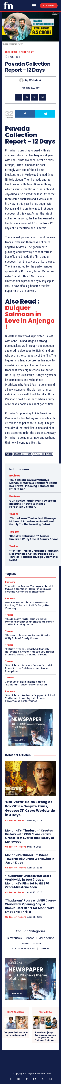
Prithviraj (47, 454)
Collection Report (19, 52)
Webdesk (35, 80)
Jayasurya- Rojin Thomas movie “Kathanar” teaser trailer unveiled (26, 683)
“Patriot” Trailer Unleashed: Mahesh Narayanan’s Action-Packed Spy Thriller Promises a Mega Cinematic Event (33, 555)
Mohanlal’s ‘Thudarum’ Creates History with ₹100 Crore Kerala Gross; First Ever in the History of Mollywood (29, 836)
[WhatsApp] (42, 97)
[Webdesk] (22, 80)
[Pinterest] (34, 97)
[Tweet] (45, 114)
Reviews (14, 475)
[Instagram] (18, 1079)
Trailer (13, 514)
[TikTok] (26, 1079)
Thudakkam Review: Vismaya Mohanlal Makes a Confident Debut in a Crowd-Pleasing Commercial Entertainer (33, 484)
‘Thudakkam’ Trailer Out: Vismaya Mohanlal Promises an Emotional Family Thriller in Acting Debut (32, 521)
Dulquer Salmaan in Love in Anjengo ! (30, 317)
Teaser (14, 531)
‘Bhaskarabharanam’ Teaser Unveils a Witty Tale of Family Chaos (33, 537)
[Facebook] (18, 97)
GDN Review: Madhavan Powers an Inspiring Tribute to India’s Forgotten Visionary (32, 504)
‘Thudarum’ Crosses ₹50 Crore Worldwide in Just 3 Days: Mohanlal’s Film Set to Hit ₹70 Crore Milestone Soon (28, 881)
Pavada (37, 454)
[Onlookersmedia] (8, 5)
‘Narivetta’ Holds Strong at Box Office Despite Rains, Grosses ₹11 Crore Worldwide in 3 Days (30, 808)
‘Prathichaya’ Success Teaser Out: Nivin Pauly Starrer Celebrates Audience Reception (29, 668)
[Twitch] (34, 1079)
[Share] (25, 114)
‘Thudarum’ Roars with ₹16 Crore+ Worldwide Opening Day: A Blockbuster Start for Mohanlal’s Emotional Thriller (30, 906)
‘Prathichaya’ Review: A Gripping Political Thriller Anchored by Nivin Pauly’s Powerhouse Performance (30, 698)
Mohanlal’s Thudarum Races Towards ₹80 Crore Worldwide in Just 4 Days (29, 859)
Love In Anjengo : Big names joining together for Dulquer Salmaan (45, 1036)
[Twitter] (26, 97)
